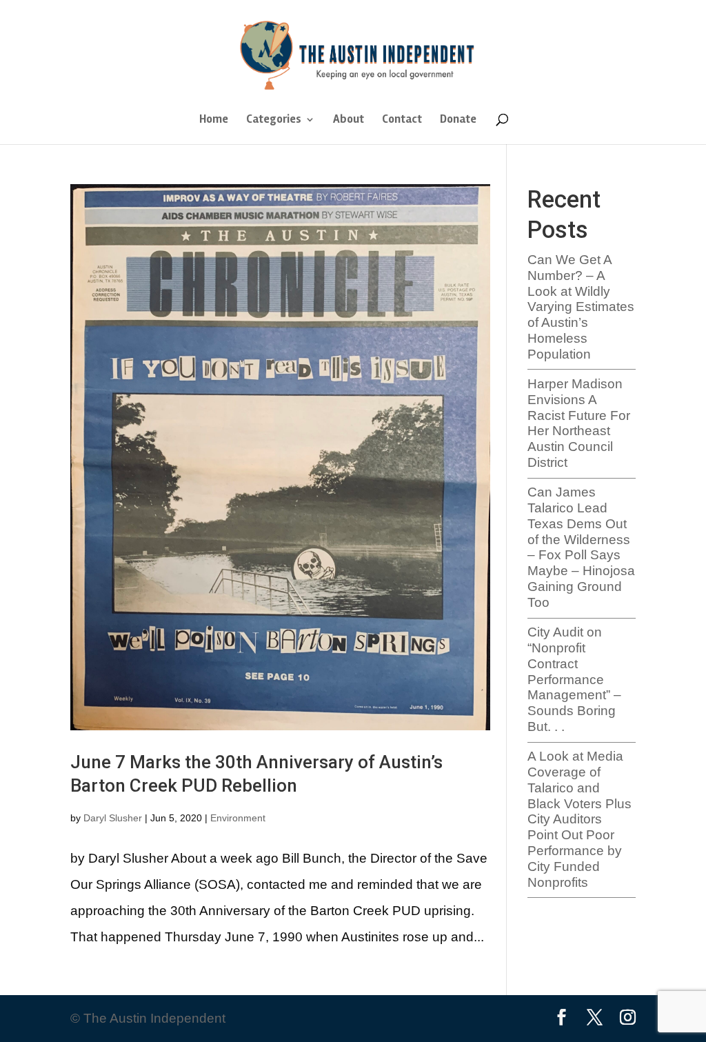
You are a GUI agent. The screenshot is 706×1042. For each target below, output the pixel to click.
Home (213, 120)
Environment (237, 817)
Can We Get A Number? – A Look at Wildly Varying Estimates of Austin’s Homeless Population (580, 306)
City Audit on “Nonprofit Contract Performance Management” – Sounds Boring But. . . (574, 679)
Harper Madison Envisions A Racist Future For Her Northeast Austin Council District (578, 423)
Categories (273, 120)
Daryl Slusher (112, 817)
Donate (458, 120)
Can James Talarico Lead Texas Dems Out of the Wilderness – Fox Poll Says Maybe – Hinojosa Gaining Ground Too (581, 547)
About (348, 120)
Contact (402, 120)
